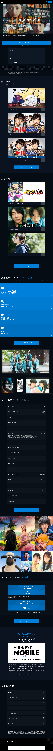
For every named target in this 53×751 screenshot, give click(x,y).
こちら (36, 45)
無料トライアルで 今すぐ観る (26, 42)
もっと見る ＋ (27, 259)
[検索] (47, 2)
